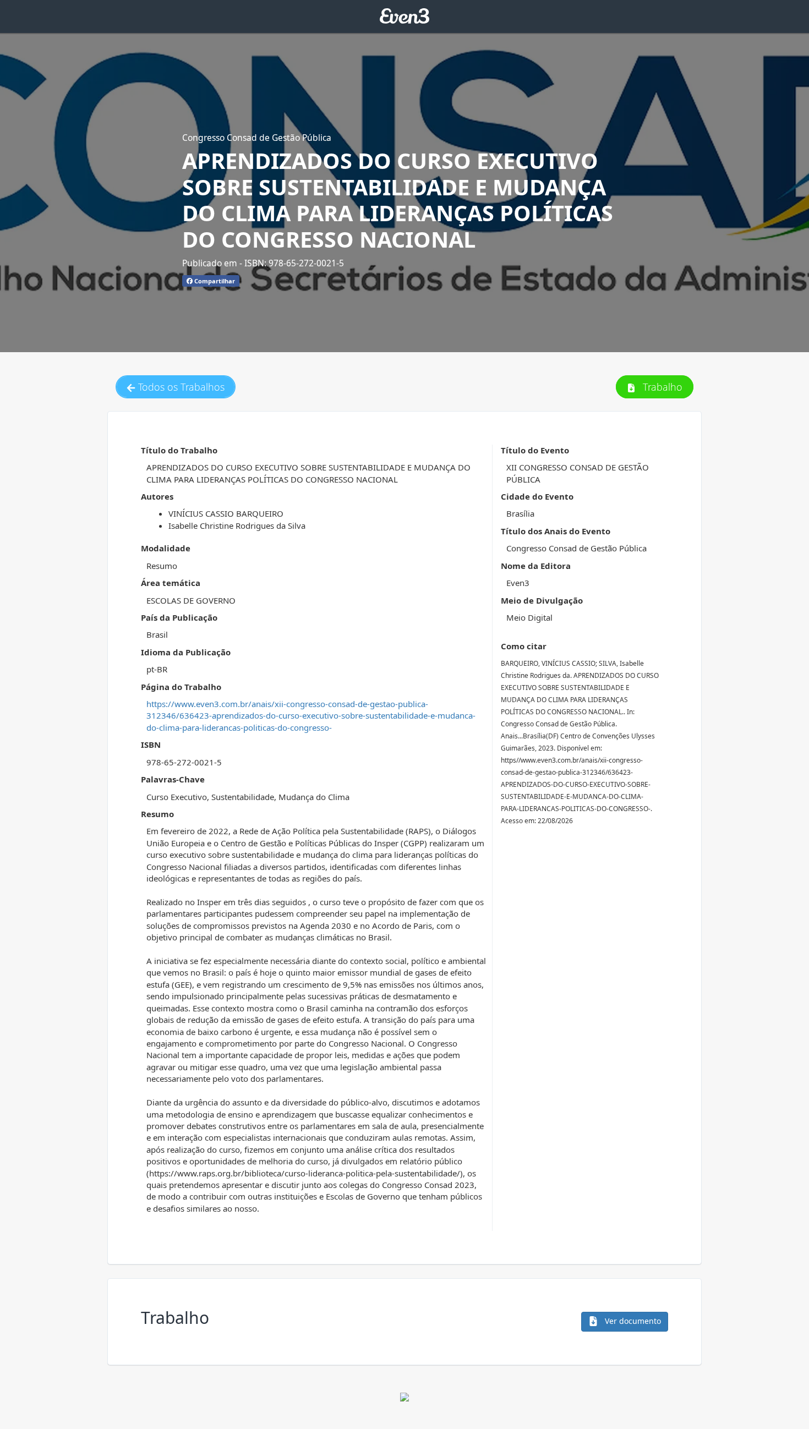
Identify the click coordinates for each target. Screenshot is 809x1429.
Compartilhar (214, 281)
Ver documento (632, 1321)
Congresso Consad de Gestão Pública (256, 138)
